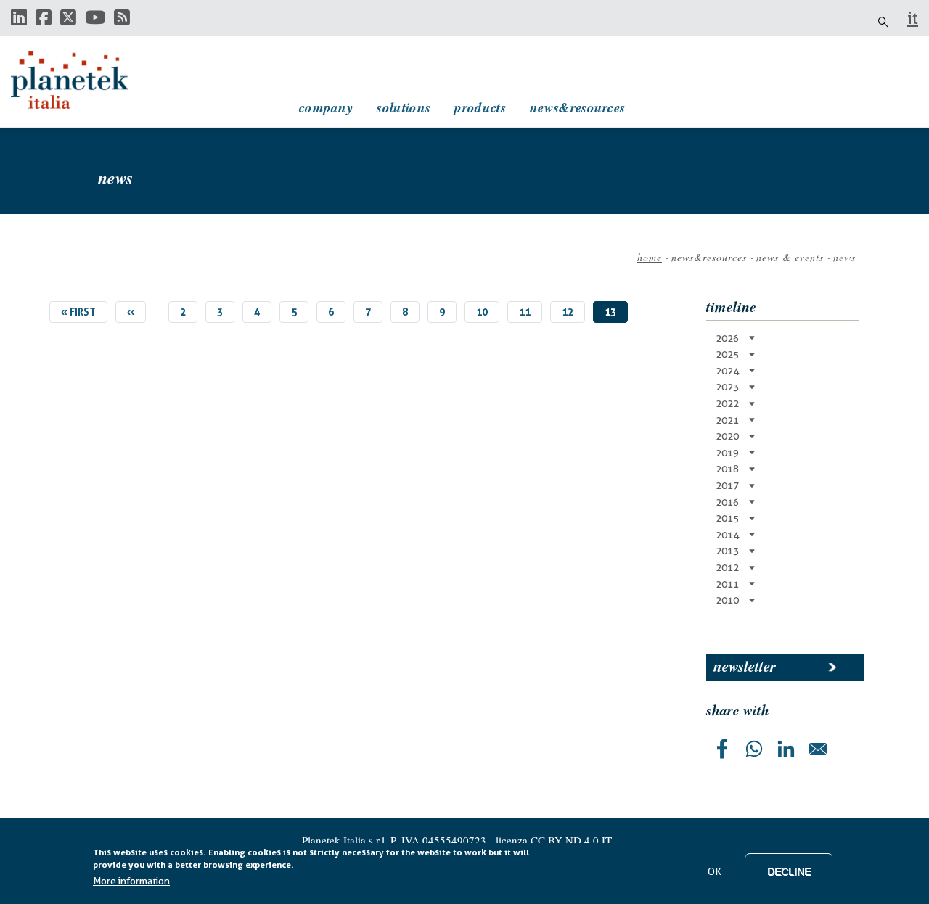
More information (131, 881)
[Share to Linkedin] (786, 748)
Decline (789, 871)
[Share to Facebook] (722, 748)
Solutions (403, 107)
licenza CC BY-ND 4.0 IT (554, 840)
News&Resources (577, 107)
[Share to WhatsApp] (754, 748)
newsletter (744, 666)
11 (530, 312)
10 (487, 312)
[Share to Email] (817, 748)
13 (616, 314)
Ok (714, 871)
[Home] (83, 79)
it (912, 18)
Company (326, 107)
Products (479, 107)
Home (649, 257)
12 (573, 312)
